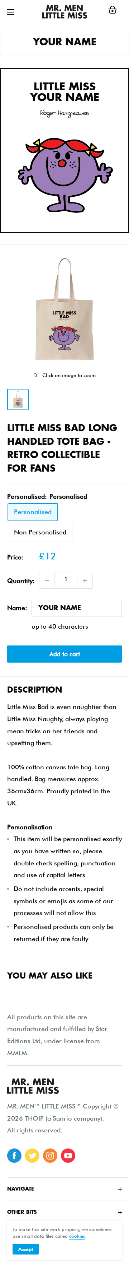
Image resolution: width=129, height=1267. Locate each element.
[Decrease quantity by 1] (46, 580)
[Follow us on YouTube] (68, 1155)
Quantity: (21, 580)
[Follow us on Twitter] (32, 1155)
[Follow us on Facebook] (14, 1155)
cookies (77, 1236)
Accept (25, 1249)
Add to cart (64, 654)
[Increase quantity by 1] (84, 580)
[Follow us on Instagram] (50, 1155)
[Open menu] (10, 12)
